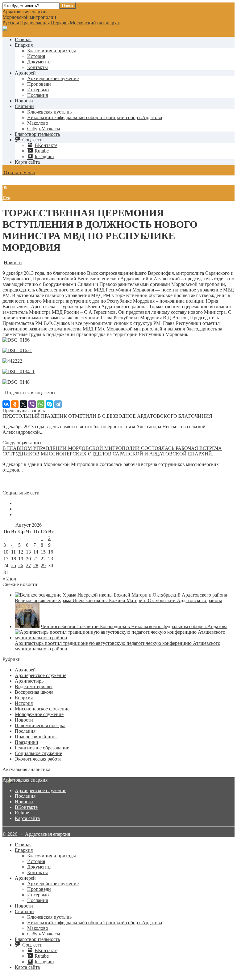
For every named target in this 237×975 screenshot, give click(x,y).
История (36, 56)
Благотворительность (37, 134)
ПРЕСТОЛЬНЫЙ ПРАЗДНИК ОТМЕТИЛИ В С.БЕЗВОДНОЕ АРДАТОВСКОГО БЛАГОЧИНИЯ (107, 416)
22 (43, 558)
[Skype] (49, 404)
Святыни (24, 106)
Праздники (26, 742)
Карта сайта (27, 162)
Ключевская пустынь (49, 111)
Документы (39, 61)
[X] (23, 404)
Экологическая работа (38, 758)
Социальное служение (38, 753)
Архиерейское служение (53, 78)
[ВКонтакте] (6, 404)
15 (43, 551)
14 (35, 551)
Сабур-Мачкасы (43, 128)
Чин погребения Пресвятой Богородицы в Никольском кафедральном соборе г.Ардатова (134, 626)
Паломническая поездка (40, 725)
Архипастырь (29, 681)
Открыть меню (18, 172)
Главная (23, 39)
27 (28, 565)
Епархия (24, 45)
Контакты (37, 67)
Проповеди (39, 84)
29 (43, 565)
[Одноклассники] (15, 404)
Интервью (38, 89)
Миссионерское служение (42, 708)
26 (20, 565)
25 (13, 565)
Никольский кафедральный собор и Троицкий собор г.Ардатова (94, 117)
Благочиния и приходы (51, 50)
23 (50, 558)
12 (20, 551)
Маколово (37, 123)
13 (28, 551)
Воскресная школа (34, 692)
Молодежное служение (39, 714)
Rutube (22, 812)
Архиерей (25, 72)
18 (13, 558)
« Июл (9, 578)
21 (35, 558)
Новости (24, 100)
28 (35, 565)
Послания (37, 95)
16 (50, 551)
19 (20, 558)
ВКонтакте (26, 807)
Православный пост (36, 736)
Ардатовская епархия (25, 780)
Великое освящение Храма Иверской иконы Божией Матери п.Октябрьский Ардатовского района (118, 600)
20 (28, 558)
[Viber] (32, 404)
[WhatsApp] (40, 404)
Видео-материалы (33, 686)
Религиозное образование (42, 747)
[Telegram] (58, 404)
